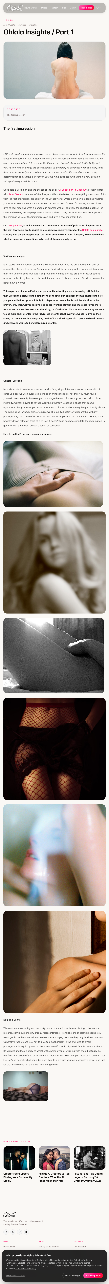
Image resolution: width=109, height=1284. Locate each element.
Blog (64, 8)
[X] (12, 1232)
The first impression (16, 115)
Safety (55, 8)
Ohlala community (92, 230)
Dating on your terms (49, 1246)
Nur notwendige (72, 1275)
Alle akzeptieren (93, 1275)
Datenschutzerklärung (25, 1268)
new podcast (15, 225)
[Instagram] (6, 1232)
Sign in (73, 8)
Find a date (86, 8)
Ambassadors (81, 1246)
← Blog (8, 20)
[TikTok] (19, 1232)
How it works (30, 8)
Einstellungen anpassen (15, 1275)
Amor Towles (16, 194)
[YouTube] (26, 1232)
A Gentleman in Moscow (72, 189)
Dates (44, 8)
